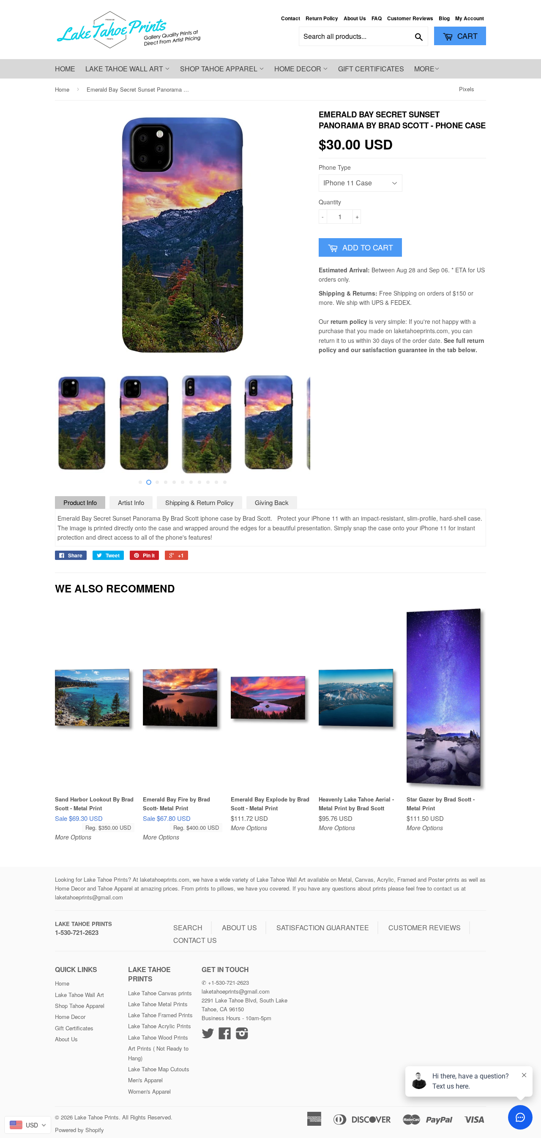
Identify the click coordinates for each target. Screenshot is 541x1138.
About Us (355, 18)
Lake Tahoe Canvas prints (160, 993)
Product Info (80, 502)
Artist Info (131, 502)
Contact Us (195, 940)
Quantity (330, 202)
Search (187, 927)
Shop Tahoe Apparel (219, 68)
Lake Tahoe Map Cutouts (158, 1069)
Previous (68, 425)
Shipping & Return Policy (199, 502)
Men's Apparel (145, 1080)
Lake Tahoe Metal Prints (158, 1004)
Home (65, 68)
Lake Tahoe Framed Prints (160, 1015)
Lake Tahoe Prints (83, 924)
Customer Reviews (410, 18)
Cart (466, 35)
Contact (290, 18)
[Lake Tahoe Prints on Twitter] (208, 1036)
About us (239, 927)
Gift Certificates (371, 68)
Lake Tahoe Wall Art (125, 68)
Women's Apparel (149, 1091)
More (424, 68)
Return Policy (322, 18)
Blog (444, 18)
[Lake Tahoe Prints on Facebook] (225, 1036)
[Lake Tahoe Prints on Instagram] (242, 1036)
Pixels (466, 89)
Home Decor (298, 68)
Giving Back (272, 502)
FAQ (377, 18)
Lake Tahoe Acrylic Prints (159, 1026)
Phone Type (335, 167)
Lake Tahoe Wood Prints (158, 1037)
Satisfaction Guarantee (322, 927)
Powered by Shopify (79, 1130)
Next (296, 425)
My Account (469, 18)
